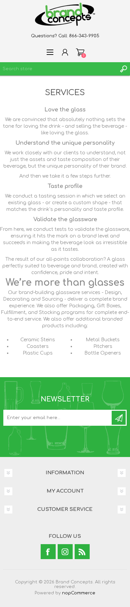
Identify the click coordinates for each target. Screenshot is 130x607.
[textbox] (58, 69)
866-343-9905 (84, 36)
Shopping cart (80, 52)
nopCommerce (78, 593)
